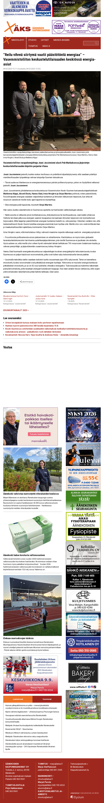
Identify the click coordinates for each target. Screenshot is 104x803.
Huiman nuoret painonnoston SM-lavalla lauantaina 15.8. (32, 326)
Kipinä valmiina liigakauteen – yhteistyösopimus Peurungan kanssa (32, 712)
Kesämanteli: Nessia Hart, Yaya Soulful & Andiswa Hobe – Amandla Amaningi (41, 335)
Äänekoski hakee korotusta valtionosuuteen (24, 555)
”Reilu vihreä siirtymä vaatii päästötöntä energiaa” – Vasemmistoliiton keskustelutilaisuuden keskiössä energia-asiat (49, 59)
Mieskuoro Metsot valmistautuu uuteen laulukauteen (26, 733)
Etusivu (32, 40)
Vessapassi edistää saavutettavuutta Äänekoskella (25, 715)
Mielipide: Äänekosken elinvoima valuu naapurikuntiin (26, 737)
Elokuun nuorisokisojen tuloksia (18, 638)
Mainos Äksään (61, 40)
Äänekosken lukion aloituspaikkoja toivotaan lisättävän (27, 740)
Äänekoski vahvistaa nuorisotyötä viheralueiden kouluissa (31, 493)
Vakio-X (46, 46)
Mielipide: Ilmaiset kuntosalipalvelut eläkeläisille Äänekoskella (29, 725)
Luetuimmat (18, 699)
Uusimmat (47, 699)
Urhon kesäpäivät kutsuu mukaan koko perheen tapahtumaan (34, 323)
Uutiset (45, 40)
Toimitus (33, 46)
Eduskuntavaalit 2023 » (16, 310)
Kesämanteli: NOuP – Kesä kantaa (19, 729)
